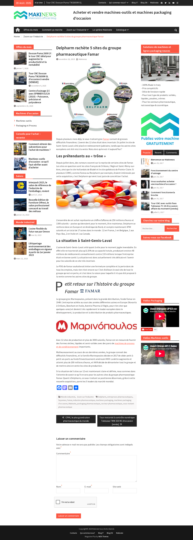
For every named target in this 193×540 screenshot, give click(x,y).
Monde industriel (68, 397)
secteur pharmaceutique (111, 403)
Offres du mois (31, 29)
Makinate (154, 2)
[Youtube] (173, 2)
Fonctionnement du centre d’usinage (164, 172)
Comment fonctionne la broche (163, 193)
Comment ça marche (52, 29)
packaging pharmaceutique (88, 403)
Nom (58, 486)
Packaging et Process (26, 125)
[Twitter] (165, 2)
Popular (147, 152)
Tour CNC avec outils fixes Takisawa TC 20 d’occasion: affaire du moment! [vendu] (164, 206)
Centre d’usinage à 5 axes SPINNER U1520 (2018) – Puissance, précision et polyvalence (39, 96)
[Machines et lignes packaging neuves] (160, 68)
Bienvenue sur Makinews (163, 159)
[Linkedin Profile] (169, 2)
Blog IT (135, 2)
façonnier (62, 400)
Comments (171, 152)
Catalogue (121, 29)
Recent (158, 152)
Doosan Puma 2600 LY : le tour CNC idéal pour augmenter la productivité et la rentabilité (40, 59)
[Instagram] (177, 2)
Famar (106, 139)
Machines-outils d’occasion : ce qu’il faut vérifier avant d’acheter (38, 163)
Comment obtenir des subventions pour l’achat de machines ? (40, 146)
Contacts (102, 2)
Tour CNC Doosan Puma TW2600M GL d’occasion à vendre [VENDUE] (39, 78)
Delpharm (102, 397)
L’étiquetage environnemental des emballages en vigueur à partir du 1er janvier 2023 (40, 249)
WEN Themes (103, 536)
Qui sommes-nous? (117, 2)
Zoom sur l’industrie (76, 29)
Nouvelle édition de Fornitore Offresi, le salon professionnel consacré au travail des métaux (39, 205)
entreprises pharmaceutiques (120, 397)
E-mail (87, 486)
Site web (117, 486)
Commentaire (63, 453)
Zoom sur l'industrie (85, 397)
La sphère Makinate (102, 29)
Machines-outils (24, 120)
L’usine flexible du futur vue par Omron (39, 230)
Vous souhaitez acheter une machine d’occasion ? (163, 182)
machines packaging (104, 400)
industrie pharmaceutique (84, 400)
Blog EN (144, 2)
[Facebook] (161, 2)
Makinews (83, 59)
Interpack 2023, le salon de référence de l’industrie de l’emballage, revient (40, 187)
